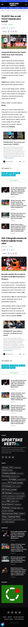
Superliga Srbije (14, 517)
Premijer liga (15, 508)
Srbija (4, 517)
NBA (8, 501)
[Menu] (2, 4)
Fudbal (11, 24)
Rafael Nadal (4, 510)
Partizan (13, 175)
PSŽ (22, 508)
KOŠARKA (17, 7)
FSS (14, 486)
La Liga (22, 493)
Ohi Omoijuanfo (5, 367)
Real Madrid (10, 510)
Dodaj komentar (14, 180)
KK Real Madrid (16, 493)
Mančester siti (19, 498)
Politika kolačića (8, 619)
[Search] (26, 4)
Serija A (22, 513)
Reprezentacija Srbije (10, 513)
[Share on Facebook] (7, 28)
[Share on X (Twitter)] (9, 28)
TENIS (23, 7)
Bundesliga (10, 470)
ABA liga (5, 467)
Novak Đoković (7, 504)
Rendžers (13, 367)
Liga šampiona (20, 496)
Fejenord (4, 173)
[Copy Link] (12, 28)
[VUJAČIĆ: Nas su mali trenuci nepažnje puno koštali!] (14, 42)
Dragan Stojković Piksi (15, 476)
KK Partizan (7, 493)
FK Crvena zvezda (14, 365)
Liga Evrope (21, 365)
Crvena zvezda (5, 365)
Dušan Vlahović (5, 479)
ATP (11, 467)
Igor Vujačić (17, 173)
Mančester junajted (10, 498)
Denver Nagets (6, 476)
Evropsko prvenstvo (21, 479)
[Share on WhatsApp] (14, 28)
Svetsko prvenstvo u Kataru (19, 519)
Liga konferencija (6, 175)
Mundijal (3, 501)
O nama (4, 617)
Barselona (4, 470)
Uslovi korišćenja (19, 619)
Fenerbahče (4, 483)
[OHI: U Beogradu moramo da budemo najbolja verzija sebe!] (14, 264)
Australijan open (17, 467)
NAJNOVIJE (4, 7)
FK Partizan (10, 173)
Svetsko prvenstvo (7, 519)
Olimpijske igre (18, 504)
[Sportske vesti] (14, 4)
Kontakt (10, 617)
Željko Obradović (9, 522)
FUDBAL (11, 7)
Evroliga (12, 479)
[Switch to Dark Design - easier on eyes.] (26, 1)
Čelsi (3, 522)
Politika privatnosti (18, 617)
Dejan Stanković (20, 473)
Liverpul (3, 498)
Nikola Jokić (15, 501)
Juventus (18, 486)
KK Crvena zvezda (9, 490)
